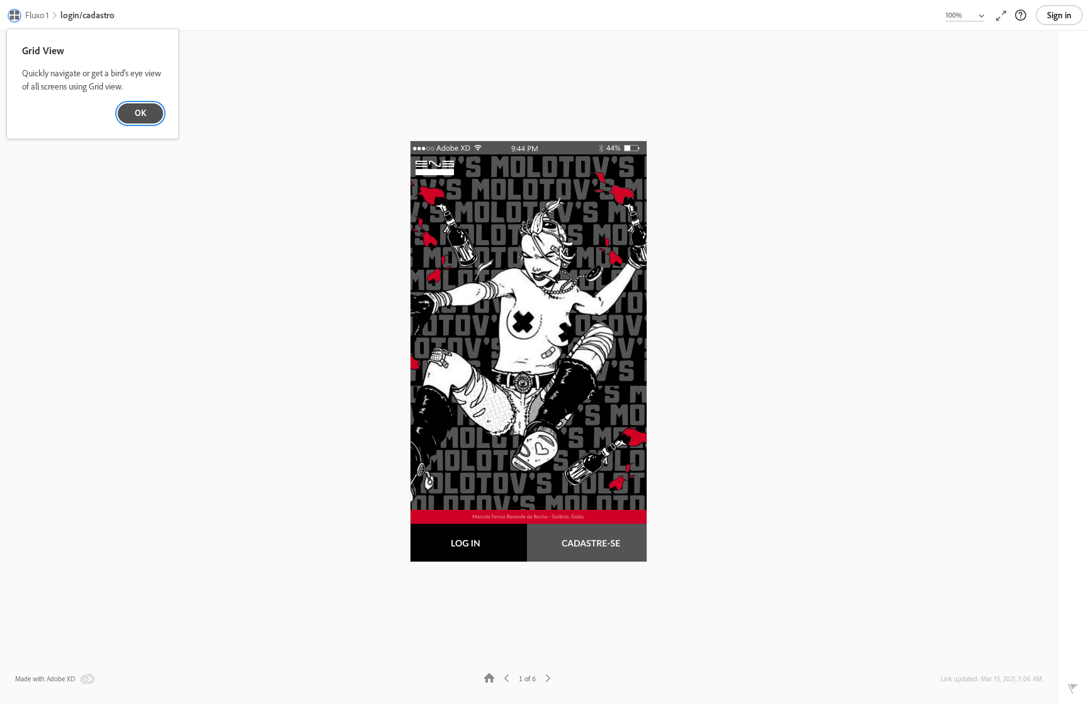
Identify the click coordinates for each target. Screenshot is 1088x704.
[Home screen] (489, 677)
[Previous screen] (507, 677)
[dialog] (92, 84)
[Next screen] (548, 677)
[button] (28, 16)
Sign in (1059, 15)
